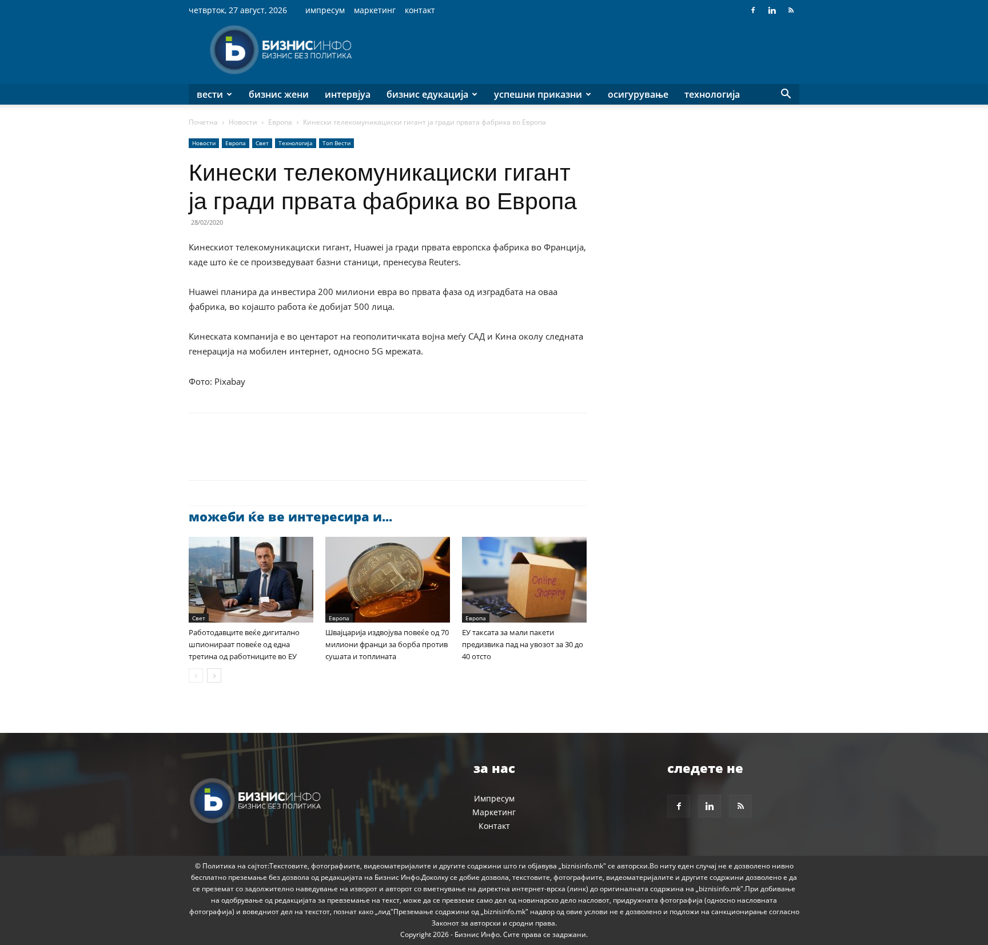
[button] (785, 95)
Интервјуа (347, 94)
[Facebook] (753, 10)
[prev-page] (196, 675)
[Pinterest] (252, 456)
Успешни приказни (538, 94)
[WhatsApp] (279, 456)
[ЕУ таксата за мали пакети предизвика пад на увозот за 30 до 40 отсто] (524, 580)
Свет (262, 143)
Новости (243, 122)
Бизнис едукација (427, 94)
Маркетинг (375, 10)
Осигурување (638, 94)
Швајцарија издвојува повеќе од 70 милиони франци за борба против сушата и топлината (387, 644)
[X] (226, 456)
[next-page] (214, 675)
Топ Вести (336, 143)
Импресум (325, 10)
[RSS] (790, 10)
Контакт (420, 10)
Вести (210, 94)
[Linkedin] (771, 10)
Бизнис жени (279, 94)
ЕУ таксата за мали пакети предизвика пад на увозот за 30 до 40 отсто (522, 644)
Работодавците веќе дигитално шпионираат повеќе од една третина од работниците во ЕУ (244, 644)
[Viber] (331, 456)
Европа (280, 122)
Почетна (203, 122)
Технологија (712, 94)
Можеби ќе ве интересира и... (290, 516)
